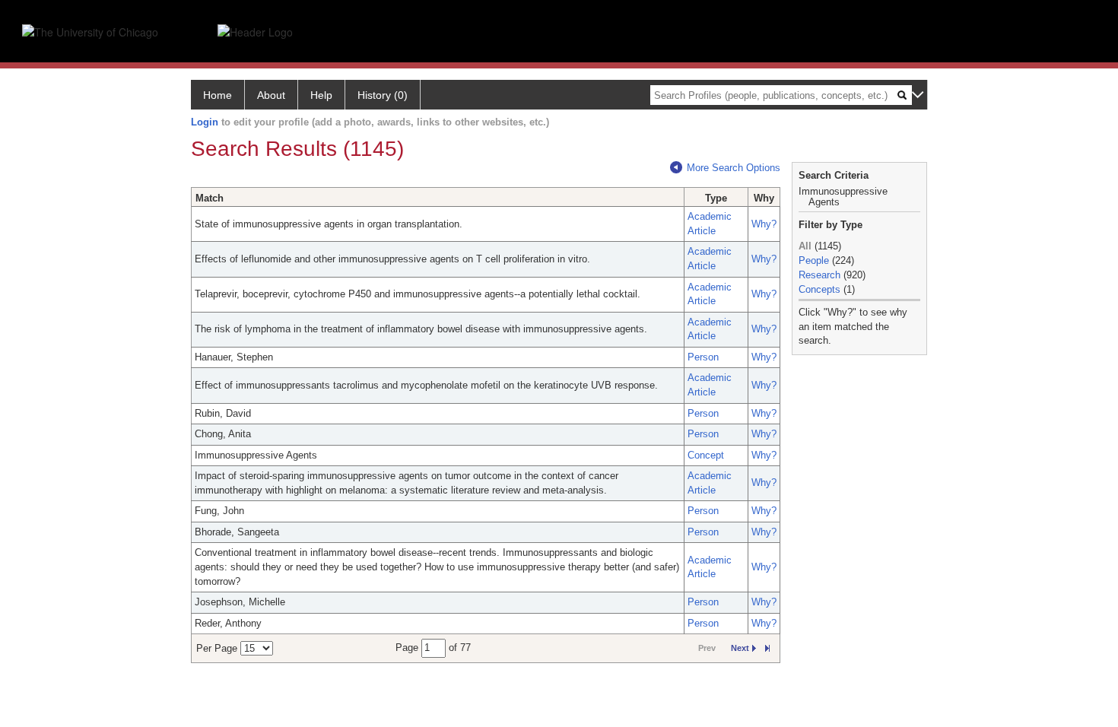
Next (740, 647)
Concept (706, 455)
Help (321, 95)
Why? (764, 224)
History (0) (382, 95)
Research (819, 275)
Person (703, 357)
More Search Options (733, 167)
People (814, 260)
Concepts (819, 289)
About (271, 95)
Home (217, 95)
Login (204, 122)
